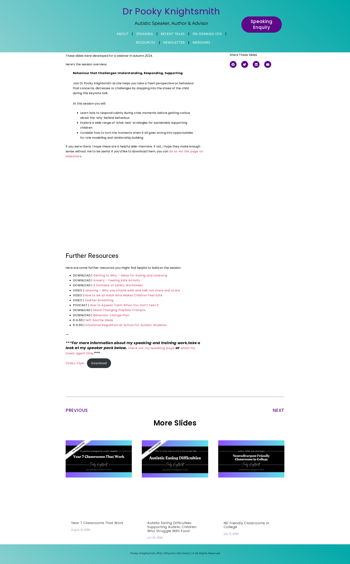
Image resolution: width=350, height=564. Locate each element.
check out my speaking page (151, 348)
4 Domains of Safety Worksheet (118, 285)
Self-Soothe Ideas (99, 320)
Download (99, 363)
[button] (233, 64)
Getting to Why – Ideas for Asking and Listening (130, 275)
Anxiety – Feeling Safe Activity (116, 280)
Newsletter (174, 42)
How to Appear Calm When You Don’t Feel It (124, 305)
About (123, 34)
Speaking (144, 34)
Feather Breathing (99, 300)
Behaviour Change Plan (111, 315)
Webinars (201, 42)
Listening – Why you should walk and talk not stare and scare (132, 290)
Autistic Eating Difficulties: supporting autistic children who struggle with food (171, 527)
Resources (145, 42)
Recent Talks (173, 34)
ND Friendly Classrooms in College (246, 525)
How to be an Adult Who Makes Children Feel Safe (124, 295)
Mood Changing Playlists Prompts (119, 310)
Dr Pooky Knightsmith (171, 11)
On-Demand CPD (207, 34)
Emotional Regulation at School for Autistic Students (126, 325)
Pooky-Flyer (75, 363)
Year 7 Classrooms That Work (97, 523)
